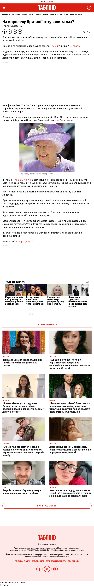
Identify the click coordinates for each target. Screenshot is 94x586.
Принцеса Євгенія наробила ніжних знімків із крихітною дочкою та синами (22, 363)
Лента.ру (73, 46)
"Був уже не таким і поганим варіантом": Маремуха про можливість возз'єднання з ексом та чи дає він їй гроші (69, 364)
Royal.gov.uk (24, 241)
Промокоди (73, 561)
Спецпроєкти (76, 14)
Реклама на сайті (22, 561)
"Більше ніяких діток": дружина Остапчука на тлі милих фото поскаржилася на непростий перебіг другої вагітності (22, 407)
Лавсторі (54, 14)
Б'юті (31, 14)
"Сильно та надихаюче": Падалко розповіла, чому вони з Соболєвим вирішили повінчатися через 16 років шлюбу (23, 451)
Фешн (24, 14)
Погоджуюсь (6, 585)
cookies (23, 582)
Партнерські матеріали (56, 561)
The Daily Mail (20, 179)
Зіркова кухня (41, 14)
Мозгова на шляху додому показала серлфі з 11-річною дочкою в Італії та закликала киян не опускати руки (70, 493)
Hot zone (64, 14)
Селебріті (6, 14)
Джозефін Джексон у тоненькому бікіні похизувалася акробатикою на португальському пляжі (70, 449)
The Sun (54, 46)
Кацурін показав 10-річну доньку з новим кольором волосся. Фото (21, 492)
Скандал (16, 14)
